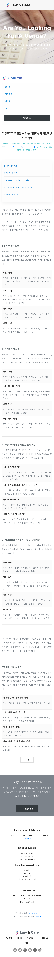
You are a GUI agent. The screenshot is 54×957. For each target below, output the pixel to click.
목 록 (27, 759)
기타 (7, 108)
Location (27, 838)
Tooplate (38, 916)
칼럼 (27, 943)
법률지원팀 (27, 876)
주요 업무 (27, 873)
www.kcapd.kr (33, 913)
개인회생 (8, 94)
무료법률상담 (27, 118)
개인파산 (8, 101)
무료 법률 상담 (26, 808)
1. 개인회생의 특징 (10, 166)
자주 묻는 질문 (43, 938)
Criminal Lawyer (27, 856)
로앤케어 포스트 (25, 147)
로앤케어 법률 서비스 (11, 194)
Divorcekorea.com (27, 859)
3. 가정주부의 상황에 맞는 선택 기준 (16, 180)
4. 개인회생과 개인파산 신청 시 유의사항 (18, 187)
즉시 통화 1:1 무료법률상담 (27, 796)
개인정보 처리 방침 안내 (27, 879)
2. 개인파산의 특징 (10, 173)
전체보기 (8, 87)
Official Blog (27, 853)
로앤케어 (27, 870)
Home (15, 147)
